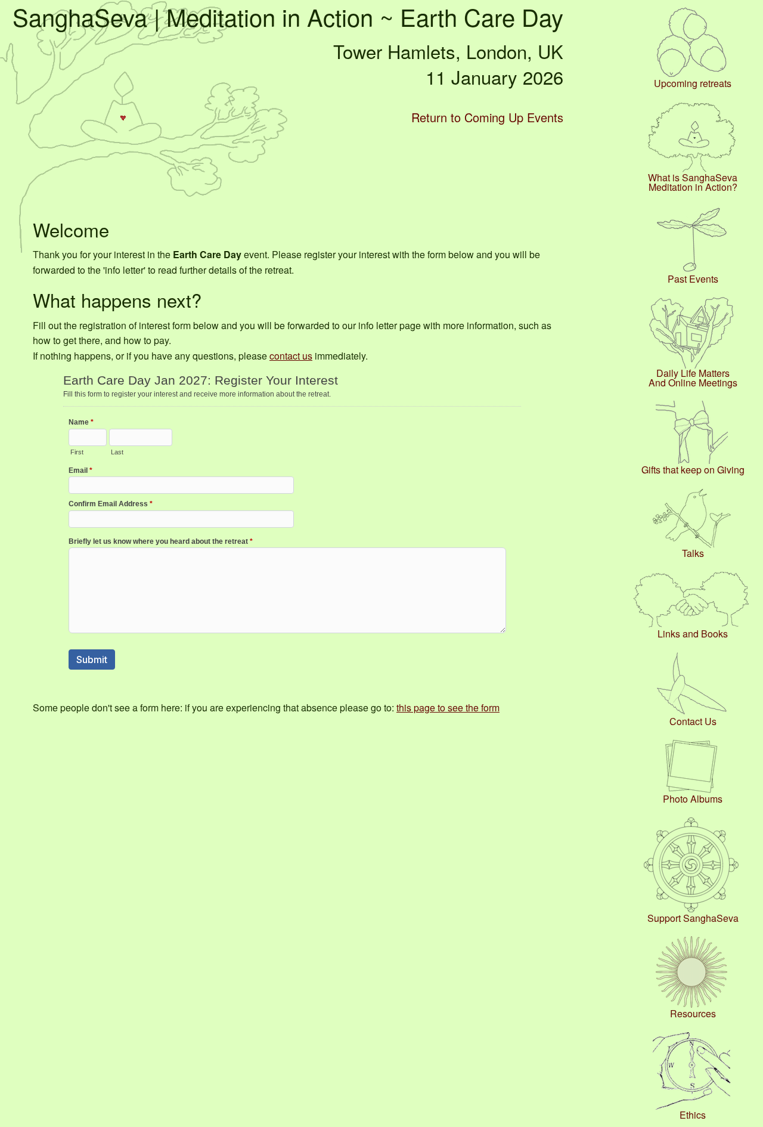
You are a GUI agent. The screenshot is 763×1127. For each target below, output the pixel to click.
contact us (290, 356)
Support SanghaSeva (693, 918)
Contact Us (693, 721)
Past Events (693, 279)
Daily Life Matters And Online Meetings (693, 378)
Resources (693, 1013)
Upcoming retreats (692, 83)
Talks (693, 553)
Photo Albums (692, 799)
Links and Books (692, 634)
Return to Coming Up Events (487, 117)
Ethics (693, 1115)
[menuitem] (692, 47)
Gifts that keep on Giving (693, 470)
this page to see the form (448, 707)
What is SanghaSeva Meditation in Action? (692, 182)
